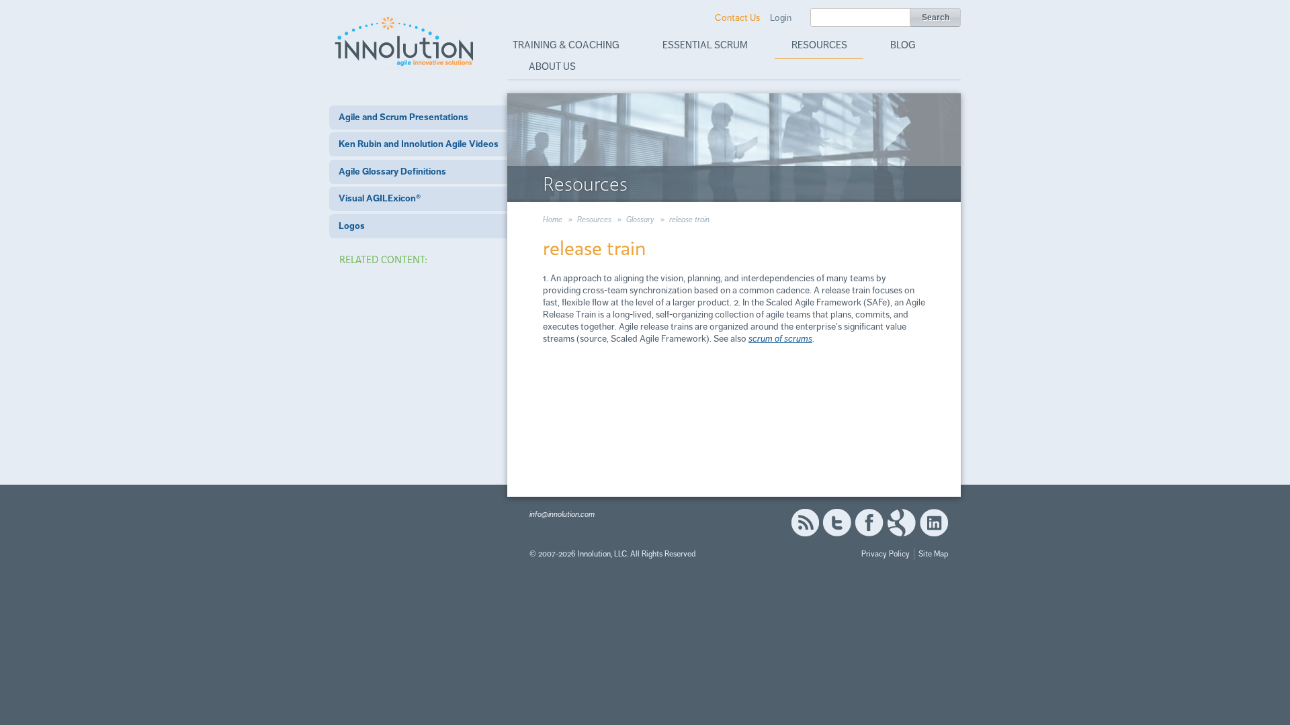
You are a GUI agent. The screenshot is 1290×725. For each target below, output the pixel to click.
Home (552, 220)
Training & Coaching (566, 45)
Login (780, 17)
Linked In (934, 522)
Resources (819, 45)
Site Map (933, 554)
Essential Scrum (705, 45)
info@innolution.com (562, 515)
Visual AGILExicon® (380, 198)
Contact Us (737, 17)
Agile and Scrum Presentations (403, 117)
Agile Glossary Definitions (392, 171)
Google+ (902, 522)
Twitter (837, 522)
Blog (903, 45)
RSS (805, 522)
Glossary (640, 220)
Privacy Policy (885, 554)
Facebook (869, 522)
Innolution (405, 41)
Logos (352, 226)
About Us (552, 66)
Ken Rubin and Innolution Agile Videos (419, 144)
